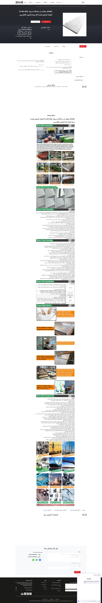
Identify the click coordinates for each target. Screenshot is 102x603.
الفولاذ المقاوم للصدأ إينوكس (56, 582)
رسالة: (79, 551)
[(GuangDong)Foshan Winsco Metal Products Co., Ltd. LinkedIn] (25, 594)
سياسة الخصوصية (45, 599)
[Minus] (78, 575)
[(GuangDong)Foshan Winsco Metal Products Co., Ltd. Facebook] (30, 594)
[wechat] (33, 560)
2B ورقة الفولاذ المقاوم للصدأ (75, 6)
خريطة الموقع (58, 599)
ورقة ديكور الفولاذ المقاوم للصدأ (55, 588)
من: (80, 565)
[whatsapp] (37, 560)
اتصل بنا (45, 589)
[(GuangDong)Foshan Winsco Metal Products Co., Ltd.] (19, 2)
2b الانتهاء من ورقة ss (47, 510)
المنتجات (82, 6)
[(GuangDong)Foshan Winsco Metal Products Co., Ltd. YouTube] (22, 594)
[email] (40, 560)
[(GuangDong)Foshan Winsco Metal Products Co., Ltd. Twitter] (28, 594)
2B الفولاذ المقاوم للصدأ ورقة (75, 510)
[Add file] (99, 601)
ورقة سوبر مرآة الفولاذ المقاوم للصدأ (55, 585)
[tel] (31, 560)
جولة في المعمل (43, 584)
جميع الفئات (58, 590)
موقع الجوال (51, 599)
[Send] (79, 601)
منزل (85, 6)
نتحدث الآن (46, 21)
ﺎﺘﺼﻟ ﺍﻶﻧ (77, 572)
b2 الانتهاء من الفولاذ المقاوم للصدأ (60, 510)
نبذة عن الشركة (44, 582)
